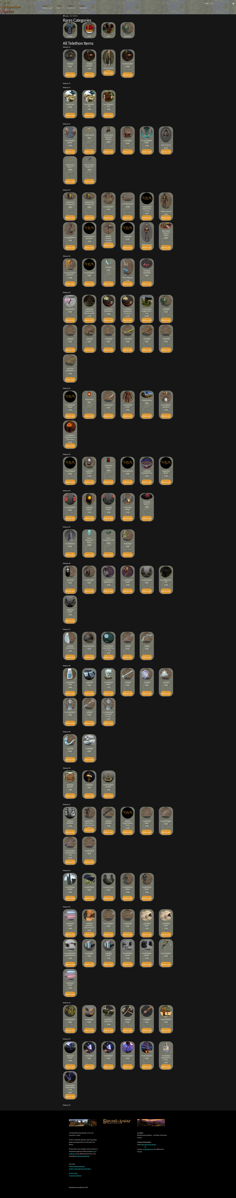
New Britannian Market (82, 1156)
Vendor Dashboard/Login (77, 1166)
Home (67, 16)
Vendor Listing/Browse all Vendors (80, 1169)
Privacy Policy (73, 1173)
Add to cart (70, 75)
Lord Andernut (147, 1149)
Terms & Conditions (75, 1176)
